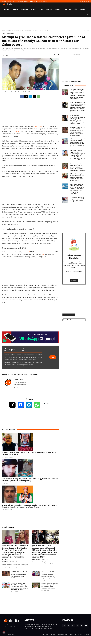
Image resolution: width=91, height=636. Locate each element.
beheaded (38, 126)
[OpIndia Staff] (8, 383)
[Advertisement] (34, 600)
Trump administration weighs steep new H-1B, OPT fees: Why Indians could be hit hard (77, 199)
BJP (8, 374)
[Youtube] (88, 1)
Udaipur (26, 374)
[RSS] (82, 1)
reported (16, 131)
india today (13, 374)
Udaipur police (33, 374)
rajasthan (20, 374)
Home (3, 30)
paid (28, 252)
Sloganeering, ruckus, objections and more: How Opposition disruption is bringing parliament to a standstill (50, 585)
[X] (84, 1)
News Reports (9, 30)
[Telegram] (30, 96)
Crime (3, 33)
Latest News (67, 85)
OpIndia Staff (55, 55)
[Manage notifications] (3, 632)
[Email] (34, 96)
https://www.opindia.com (20, 382)
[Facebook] (78, 1)
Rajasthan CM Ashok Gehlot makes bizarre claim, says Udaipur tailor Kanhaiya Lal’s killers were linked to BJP (29, 453)
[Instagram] (80, 1)
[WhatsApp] (86, 1)
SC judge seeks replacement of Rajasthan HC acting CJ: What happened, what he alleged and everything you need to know (77, 120)
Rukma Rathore (36, 559)
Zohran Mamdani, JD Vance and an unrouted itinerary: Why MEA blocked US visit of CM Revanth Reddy (77, 177)
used (43, 254)
